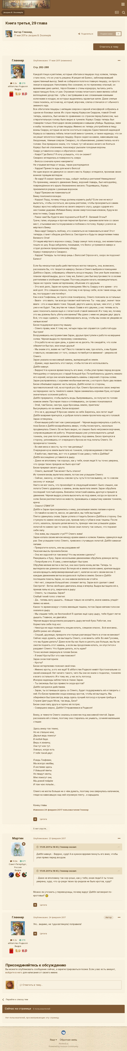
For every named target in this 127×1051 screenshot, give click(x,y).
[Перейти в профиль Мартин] (18, 849)
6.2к (14, 83)
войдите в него (13, 972)
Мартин (17, 838)
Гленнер (27, 32)
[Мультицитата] (35, 819)
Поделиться (86, 33)
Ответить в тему (109, 46)
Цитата (43, 819)
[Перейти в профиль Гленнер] (8, 33)
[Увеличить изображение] (46, 895)
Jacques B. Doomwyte (39, 35)
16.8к (15, 861)
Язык (53, 1039)
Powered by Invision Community (63, 1046)
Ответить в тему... (32, 985)
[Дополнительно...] (119, 60)
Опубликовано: (46, 60)
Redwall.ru (63, 1043)
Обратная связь (68, 1039)
